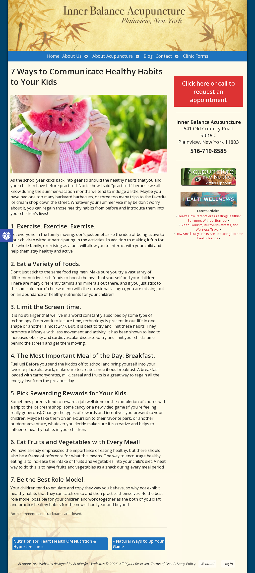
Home (53, 56)
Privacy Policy (184, 563)
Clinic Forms (195, 56)
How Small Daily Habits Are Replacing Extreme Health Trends (209, 235)
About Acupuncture (112, 56)
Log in (228, 563)
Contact (164, 56)
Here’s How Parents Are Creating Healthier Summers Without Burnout (209, 218)
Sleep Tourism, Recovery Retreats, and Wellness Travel (209, 227)
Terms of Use (161, 563)
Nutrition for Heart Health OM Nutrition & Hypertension (54, 543)
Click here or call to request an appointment (208, 91)
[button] (6, 235)
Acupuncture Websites (35, 563)
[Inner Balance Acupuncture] (127, 25)
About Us (71, 56)
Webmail (207, 563)
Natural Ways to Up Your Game (138, 543)
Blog (148, 56)
